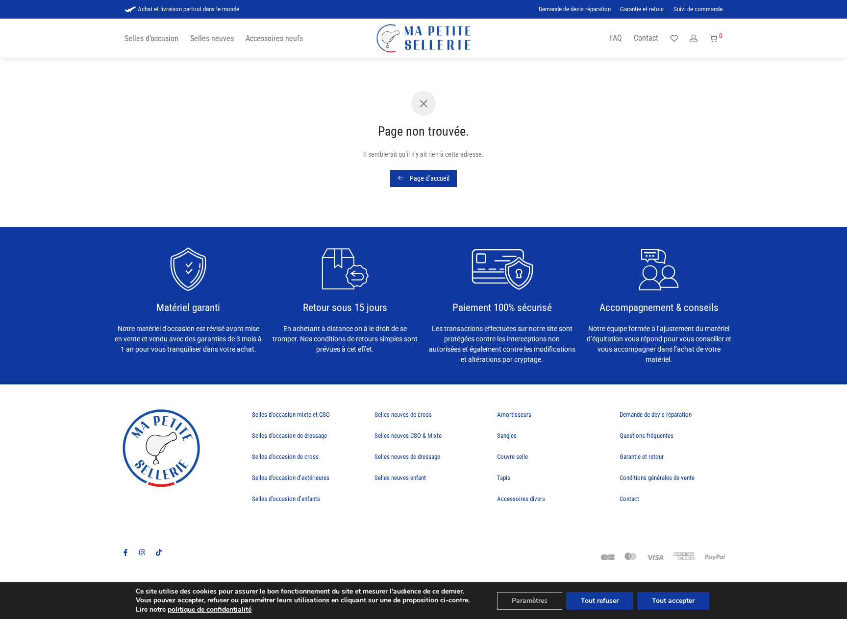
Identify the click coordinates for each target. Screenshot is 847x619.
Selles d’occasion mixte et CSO (291, 414)
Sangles (507, 435)
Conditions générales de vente (657, 477)
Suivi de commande (697, 9)
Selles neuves (212, 38)
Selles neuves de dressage (407, 456)
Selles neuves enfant (400, 477)
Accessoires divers (521, 498)
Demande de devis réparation (575, 9)
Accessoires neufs (274, 38)
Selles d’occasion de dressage (289, 435)
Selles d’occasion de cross (285, 456)
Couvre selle (512, 456)
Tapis (503, 477)
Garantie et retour (642, 9)
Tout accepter (673, 600)
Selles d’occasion (151, 38)
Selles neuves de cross (403, 414)
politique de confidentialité (209, 609)
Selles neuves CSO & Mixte (408, 435)
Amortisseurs (514, 414)
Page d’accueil (428, 178)
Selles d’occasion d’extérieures (290, 477)
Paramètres (530, 600)
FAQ (615, 38)
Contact (646, 38)
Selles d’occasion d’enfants (286, 498)
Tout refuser (600, 600)
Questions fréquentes (646, 435)
